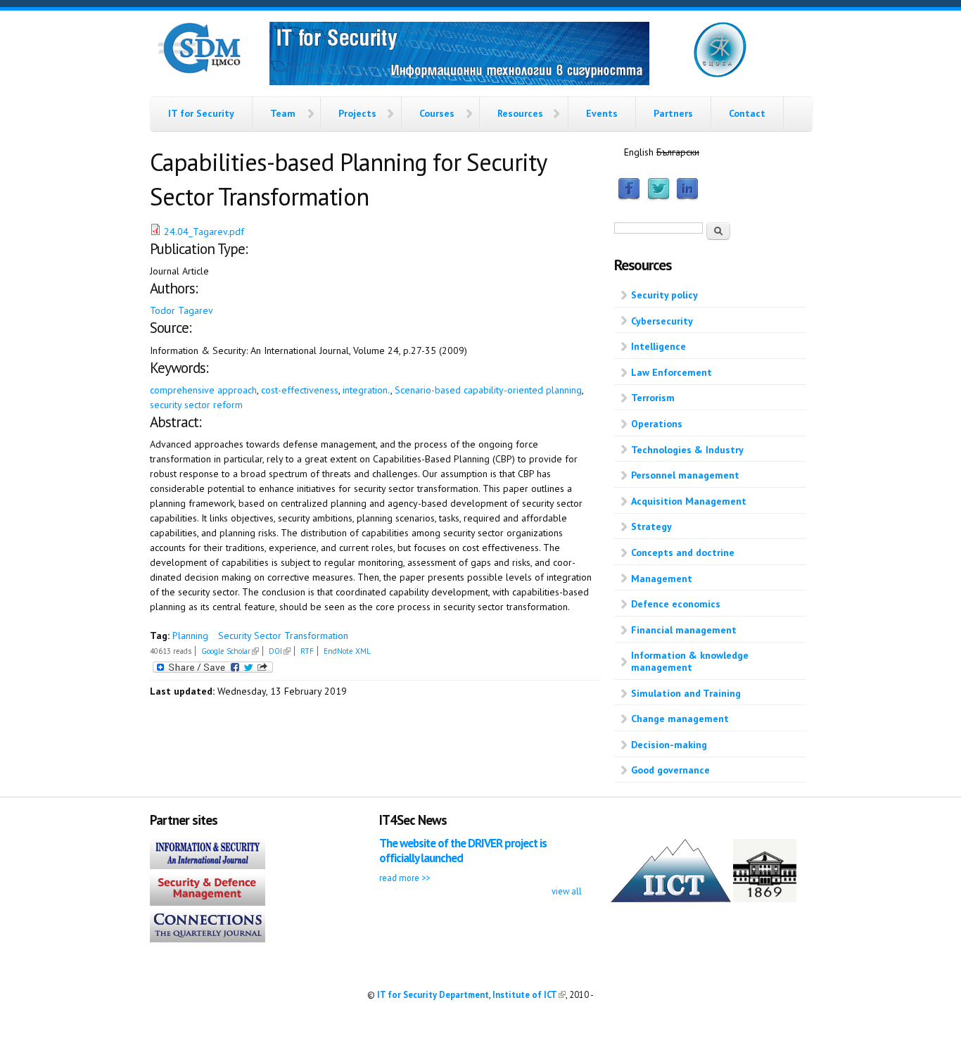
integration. (366, 390)
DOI (280, 651)
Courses (436, 113)
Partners (673, 113)
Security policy (664, 295)
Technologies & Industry (687, 449)
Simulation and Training (686, 693)
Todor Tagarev (181, 310)
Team (282, 113)
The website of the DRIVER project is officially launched (463, 850)
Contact (747, 113)
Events (602, 113)
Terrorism (653, 397)
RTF (307, 651)
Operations (656, 423)
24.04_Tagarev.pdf (204, 231)
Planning (190, 635)
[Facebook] (629, 197)
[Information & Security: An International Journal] (207, 865)
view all (567, 891)
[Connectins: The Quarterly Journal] (207, 938)
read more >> (404, 877)
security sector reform (196, 404)
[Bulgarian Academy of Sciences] (764, 898)
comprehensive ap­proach (203, 390)
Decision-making (669, 744)
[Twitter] (658, 197)
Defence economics (675, 604)
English (639, 152)
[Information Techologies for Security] (459, 55)
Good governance (670, 770)
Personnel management (685, 475)
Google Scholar (230, 651)
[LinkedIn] (687, 197)
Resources (520, 113)
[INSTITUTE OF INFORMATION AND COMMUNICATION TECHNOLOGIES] (671, 898)
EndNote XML (347, 651)
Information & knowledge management (690, 661)
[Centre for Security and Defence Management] (199, 70)
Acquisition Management (688, 501)
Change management (680, 718)
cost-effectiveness (299, 390)
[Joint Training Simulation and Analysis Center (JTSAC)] (720, 74)
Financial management (684, 630)
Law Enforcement (671, 372)
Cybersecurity (662, 321)
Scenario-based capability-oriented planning (488, 390)
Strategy (651, 526)
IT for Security (201, 113)
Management (661, 578)
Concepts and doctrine (682, 552)
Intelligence (658, 346)
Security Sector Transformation (283, 635)
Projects (357, 113)
